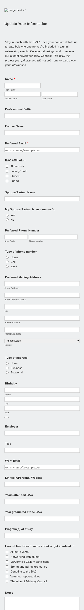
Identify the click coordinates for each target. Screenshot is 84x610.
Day (6, 403)
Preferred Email (16, 143)
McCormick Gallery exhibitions (29, 561)
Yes (13, 215)
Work (14, 266)
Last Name (47, 98)
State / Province (12, 322)
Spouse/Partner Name (20, 192)
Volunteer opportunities (25, 576)
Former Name (14, 126)
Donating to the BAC (23, 571)
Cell (13, 261)
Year (6, 412)
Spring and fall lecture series (28, 566)
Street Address (11, 288)
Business (16, 368)
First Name (9, 89)
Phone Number (36, 241)
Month (7, 394)
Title (8, 443)
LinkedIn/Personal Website (23, 477)
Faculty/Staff (18, 171)
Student (15, 176)
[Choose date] (6, 417)
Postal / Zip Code (12, 334)
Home (14, 257)
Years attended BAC (19, 495)
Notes (9, 592)
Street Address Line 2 (15, 299)
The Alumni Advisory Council (28, 581)
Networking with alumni (25, 556)
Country (8, 345)
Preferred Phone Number (22, 230)
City (6, 311)
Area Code (9, 241)
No (12, 219)
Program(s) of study (19, 529)
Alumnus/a (17, 166)
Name (10, 79)
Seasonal (17, 372)
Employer (11, 426)
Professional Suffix (18, 109)
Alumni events (19, 551)
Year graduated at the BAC (23, 512)
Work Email (13, 460)
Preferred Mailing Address (23, 277)
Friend (14, 181)
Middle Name (10, 98)
